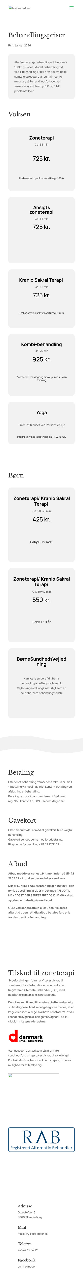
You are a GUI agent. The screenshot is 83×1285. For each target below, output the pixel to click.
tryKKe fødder (27, 1266)
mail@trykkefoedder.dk (33, 1234)
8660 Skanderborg (30, 1217)
